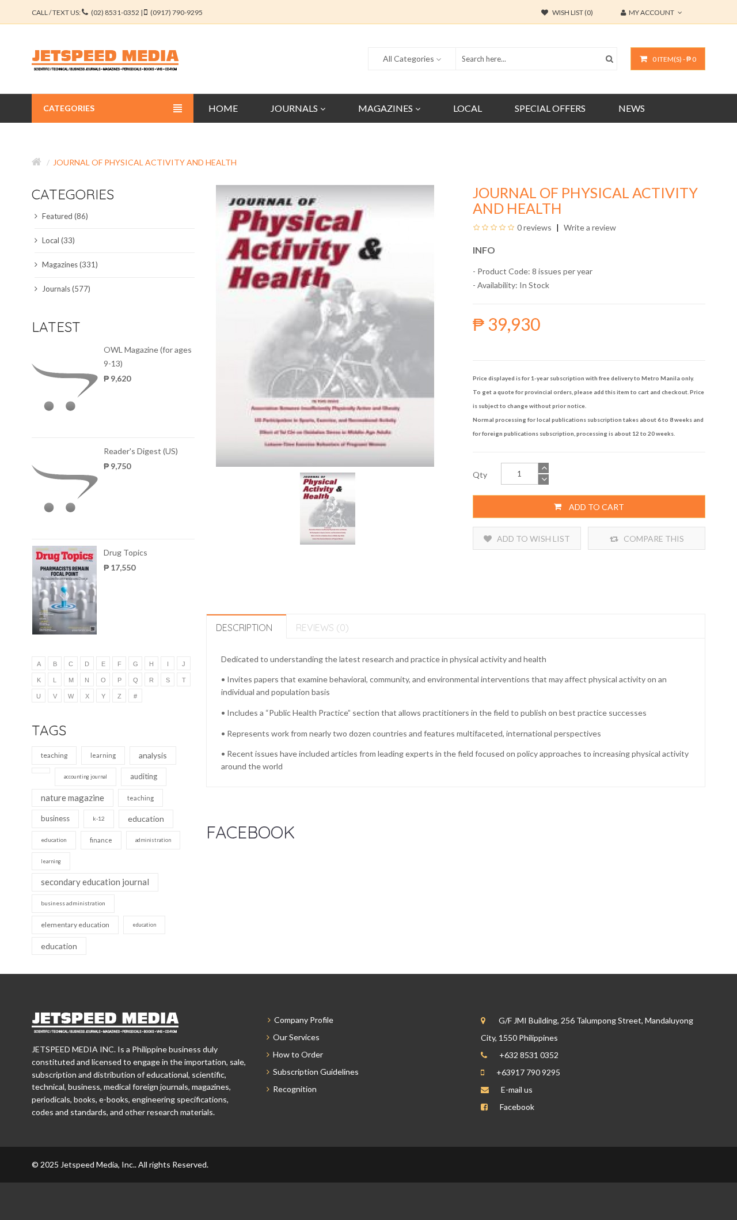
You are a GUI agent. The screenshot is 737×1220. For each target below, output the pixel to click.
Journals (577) (65, 288)
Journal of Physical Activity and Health (145, 162)
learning (103, 755)
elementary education (75, 924)
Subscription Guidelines (314, 1072)
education (146, 819)
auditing (143, 776)
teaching (54, 755)
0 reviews (534, 227)
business (55, 818)
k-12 (99, 818)
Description (244, 627)
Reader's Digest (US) (141, 451)
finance (101, 840)
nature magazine (72, 797)
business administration (73, 903)
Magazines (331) (69, 264)
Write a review (589, 227)
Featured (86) (64, 216)
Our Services (294, 1037)
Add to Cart (595, 507)
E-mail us (517, 1089)
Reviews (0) (322, 627)
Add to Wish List (532, 538)
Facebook (517, 1107)
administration (153, 840)
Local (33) (57, 240)
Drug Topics (125, 552)
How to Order (296, 1054)
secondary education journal (95, 882)
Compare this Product (653, 542)
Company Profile (302, 1020)
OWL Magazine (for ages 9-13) (148, 356)
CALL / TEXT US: (117, 12)
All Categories (408, 58)
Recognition (293, 1089)
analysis (153, 755)
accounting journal (85, 776)
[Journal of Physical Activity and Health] (328, 507)
